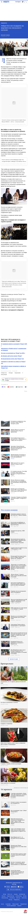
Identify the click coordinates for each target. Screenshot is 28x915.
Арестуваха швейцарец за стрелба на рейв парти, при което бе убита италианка (18, 584)
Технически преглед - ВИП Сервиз (18, 531)
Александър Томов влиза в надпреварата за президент (18, 625)
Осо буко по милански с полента (9, 702)
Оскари (11, 372)
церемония (17, 372)
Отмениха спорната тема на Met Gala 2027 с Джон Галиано (18, 514)
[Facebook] (14, 907)
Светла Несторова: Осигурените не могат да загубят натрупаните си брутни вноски (17, 872)
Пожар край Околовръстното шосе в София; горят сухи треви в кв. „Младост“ (18, 557)
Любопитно (4, 23)
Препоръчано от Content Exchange (20, 787)
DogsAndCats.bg (10, 896)
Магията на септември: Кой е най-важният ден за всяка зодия (18, 617)
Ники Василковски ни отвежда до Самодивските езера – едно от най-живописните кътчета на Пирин (18, 821)
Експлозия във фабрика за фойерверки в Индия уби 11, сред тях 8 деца (18, 523)
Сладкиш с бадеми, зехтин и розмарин (11, 764)
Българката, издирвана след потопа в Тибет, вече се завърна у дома (18, 422)
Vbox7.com (9, 894)
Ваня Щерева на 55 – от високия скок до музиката (18, 837)
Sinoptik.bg (12, 897)
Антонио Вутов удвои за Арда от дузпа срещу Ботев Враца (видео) (18, 855)
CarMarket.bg (18, 896)
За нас (2, 904)
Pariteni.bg (24, 897)
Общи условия (15, 904)
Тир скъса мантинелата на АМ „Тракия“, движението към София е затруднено (19, 601)
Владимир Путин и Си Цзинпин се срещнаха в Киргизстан (17, 643)
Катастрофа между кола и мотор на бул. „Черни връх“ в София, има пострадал (18, 439)
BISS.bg (24, 896)
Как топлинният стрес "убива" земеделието (19, 811)
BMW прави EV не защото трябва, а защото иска (17, 463)
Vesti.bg (6, 1)
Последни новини (9, 510)
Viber (4, 386)
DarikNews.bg (22, 894)
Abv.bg (4, 894)
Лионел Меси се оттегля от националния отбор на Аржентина (18, 431)
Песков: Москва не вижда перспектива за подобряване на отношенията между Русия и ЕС (19, 481)
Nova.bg (3, 896)
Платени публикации (11, 905)
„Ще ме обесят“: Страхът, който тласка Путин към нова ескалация (19, 576)
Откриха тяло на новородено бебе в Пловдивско (18, 591)
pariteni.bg (12, 458)
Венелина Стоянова (5, 35)
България (12, 544)
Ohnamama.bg (5, 897)
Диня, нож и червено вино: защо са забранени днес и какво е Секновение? (13, 743)
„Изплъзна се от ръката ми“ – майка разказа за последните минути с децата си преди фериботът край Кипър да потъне (18, 567)
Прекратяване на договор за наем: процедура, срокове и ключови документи (18, 456)
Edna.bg (10, 899)
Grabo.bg (18, 897)
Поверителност (23, 904)
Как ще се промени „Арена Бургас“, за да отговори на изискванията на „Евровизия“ (19, 863)
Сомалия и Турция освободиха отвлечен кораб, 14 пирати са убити (19, 498)
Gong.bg (15, 894)
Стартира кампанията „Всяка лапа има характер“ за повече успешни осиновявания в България (19, 795)
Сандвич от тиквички (6, 723)
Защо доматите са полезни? (8, 783)
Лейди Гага (4, 372)
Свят (12, 516)
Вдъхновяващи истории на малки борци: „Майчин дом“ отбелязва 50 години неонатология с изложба (18, 540)
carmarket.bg (13, 465)
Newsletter (11, 386)
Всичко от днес (14, 659)
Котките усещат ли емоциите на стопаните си (18, 802)
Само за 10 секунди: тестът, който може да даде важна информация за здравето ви (18, 830)
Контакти (19, 905)
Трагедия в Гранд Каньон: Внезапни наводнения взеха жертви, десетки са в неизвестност (18, 448)
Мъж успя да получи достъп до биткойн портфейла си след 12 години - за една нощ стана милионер (19, 634)
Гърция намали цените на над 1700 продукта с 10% (19, 548)
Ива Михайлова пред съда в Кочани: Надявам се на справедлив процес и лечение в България (19, 651)
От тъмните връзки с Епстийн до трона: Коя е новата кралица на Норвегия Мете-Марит (19, 473)
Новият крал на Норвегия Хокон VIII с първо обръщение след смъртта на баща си (19, 490)
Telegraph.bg (16, 899)
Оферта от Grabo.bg (14, 533)
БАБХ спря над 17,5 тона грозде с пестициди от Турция (19, 608)
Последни (18, 1)
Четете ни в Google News (15, 889)
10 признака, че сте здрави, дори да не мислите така (13, 682)
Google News (20, 386)
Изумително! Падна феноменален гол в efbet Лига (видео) (18, 847)
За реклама (8, 904)
